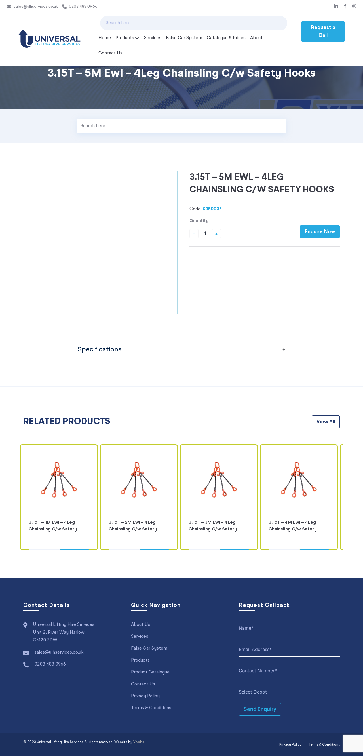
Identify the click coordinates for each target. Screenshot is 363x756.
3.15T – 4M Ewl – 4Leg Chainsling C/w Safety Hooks (293, 527)
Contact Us (110, 53)
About (256, 38)
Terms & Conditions (151, 708)
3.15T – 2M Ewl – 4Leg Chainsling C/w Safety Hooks (133, 527)
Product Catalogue (150, 672)
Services (152, 38)
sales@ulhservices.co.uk (36, 7)
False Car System (184, 38)
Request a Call (323, 31)
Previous (15, 497)
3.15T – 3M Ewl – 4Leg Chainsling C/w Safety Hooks (213, 527)
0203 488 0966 (83, 7)
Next (347, 497)
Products (124, 38)
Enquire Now (320, 231)
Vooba (138, 742)
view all (325, 421)
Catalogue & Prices (226, 38)
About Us (140, 624)
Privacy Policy (145, 696)
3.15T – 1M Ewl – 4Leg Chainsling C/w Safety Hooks (53, 527)
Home (104, 38)
